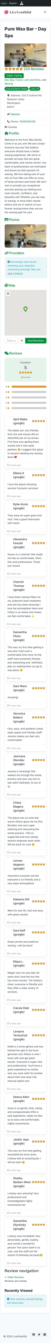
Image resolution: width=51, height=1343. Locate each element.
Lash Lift (35, 89)
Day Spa (9, 79)
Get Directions (36, 340)
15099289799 (27, 121)
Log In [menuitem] (4, 3)
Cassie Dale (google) (21, 1010)
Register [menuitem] (13, 3)
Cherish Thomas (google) (19, 585)
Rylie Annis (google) (20, 506)
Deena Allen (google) (21, 1099)
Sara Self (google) (19, 932)
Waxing (9, 83)
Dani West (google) (20, 688)
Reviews (15, 353)
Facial (18, 79)
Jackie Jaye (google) (21, 1141)
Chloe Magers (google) (19, 806)
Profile (14, 133)
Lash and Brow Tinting (16, 89)
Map (11, 285)
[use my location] (21, 340)
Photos (13, 220)
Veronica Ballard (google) (19, 717)
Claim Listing (14, 75)
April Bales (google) (20, 421)
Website (15, 114)
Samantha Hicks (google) (20, 636)
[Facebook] (33, 1334)
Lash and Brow (32, 79)
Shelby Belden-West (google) (22, 1182)
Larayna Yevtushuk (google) (20, 1035)
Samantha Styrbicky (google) (20, 1224)
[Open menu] (45, 12)
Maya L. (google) (19, 963)
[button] (25, 309)
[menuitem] (21, 3)
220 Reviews (34, 69)
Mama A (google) (19, 475)
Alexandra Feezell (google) (20, 543)
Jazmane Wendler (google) (19, 760)
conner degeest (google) (19, 864)
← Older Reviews (14, 1277)
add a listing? (15, 273)
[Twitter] (39, 1334)
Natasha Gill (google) (21, 901)
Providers (16, 253)
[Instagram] (44, 1334)
